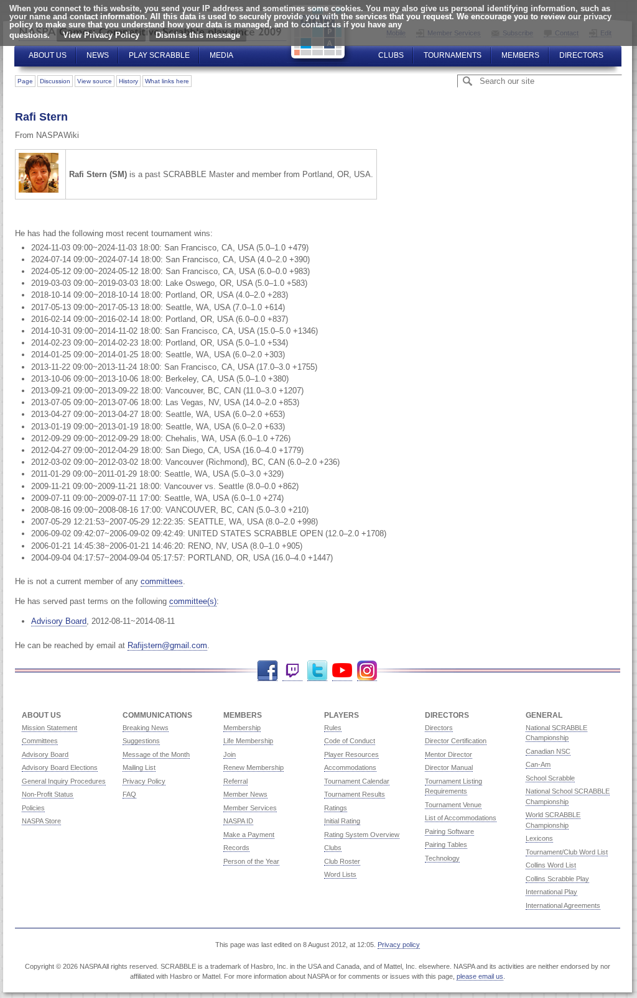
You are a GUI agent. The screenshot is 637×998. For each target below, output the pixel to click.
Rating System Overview (361, 834)
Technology (442, 858)
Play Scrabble (159, 55)
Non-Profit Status (47, 794)
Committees (40, 740)
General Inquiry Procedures (64, 781)
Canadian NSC (548, 751)
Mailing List (139, 767)
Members (520, 55)
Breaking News (146, 727)
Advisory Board (58, 621)
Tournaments (452, 55)
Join (229, 754)
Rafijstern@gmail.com (167, 645)
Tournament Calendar (356, 781)
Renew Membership (253, 767)
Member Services (250, 808)
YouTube (342, 671)
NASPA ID (238, 821)
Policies (33, 808)
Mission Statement (49, 727)
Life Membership (248, 740)
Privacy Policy (144, 781)
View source (94, 81)
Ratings (335, 808)
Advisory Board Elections (60, 767)
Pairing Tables (446, 844)
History (128, 81)
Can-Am (538, 764)
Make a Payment (248, 834)
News (97, 55)
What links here (167, 81)
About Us (48, 55)
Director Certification (455, 740)
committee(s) (192, 601)
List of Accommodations (460, 818)
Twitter (317, 671)
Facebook (267, 671)
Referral (235, 781)
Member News (245, 794)
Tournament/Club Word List (567, 852)
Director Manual (449, 767)
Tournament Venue (453, 804)
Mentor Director (448, 754)
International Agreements (563, 905)
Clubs (391, 55)
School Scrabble (550, 778)
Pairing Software (449, 831)
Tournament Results (354, 794)
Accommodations (350, 767)
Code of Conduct (349, 740)
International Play (551, 891)
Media (221, 55)
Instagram (367, 671)
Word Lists (340, 874)
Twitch (292, 671)
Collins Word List (551, 865)
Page (25, 81)
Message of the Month (156, 754)
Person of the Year (251, 861)
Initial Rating (342, 821)
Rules (333, 727)
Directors (581, 55)
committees (162, 581)
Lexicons (539, 838)
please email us (480, 976)
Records (236, 847)
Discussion (55, 81)
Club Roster (342, 861)
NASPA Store (41, 821)
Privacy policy (399, 944)
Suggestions (141, 740)
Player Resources (351, 754)
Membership (242, 727)
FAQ (129, 794)
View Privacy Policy (101, 35)
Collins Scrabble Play (557, 878)
